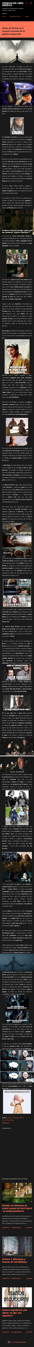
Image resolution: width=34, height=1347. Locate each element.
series (21, 1118)
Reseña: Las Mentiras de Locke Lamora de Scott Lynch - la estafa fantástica (17, 1208)
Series (27, 16)
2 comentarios (16, 1227)
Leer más (29, 1227)
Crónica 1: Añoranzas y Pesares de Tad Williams (14, 1260)
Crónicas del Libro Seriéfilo (12, 4)
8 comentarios (16, 1278)
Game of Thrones (13, 1118)
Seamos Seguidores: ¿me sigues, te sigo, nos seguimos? (14, 1313)
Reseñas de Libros (15, 16)
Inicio (3, 16)
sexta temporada (8, 1120)
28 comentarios (16, 1332)
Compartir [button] (5, 1123)
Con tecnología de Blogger (18, 1342)
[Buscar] (27, 3)
